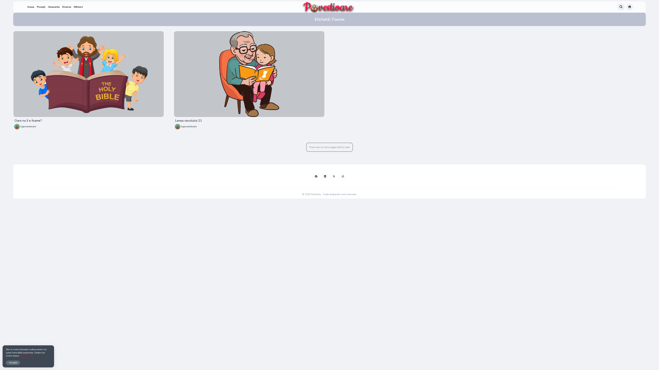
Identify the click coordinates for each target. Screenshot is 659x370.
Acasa (30, 7)
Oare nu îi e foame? (28, 121)
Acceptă (13, 362)
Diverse (66, 7)
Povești (41, 7)
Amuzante (54, 7)
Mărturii (78, 7)
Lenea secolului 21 (188, 121)
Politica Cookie (27, 355)
